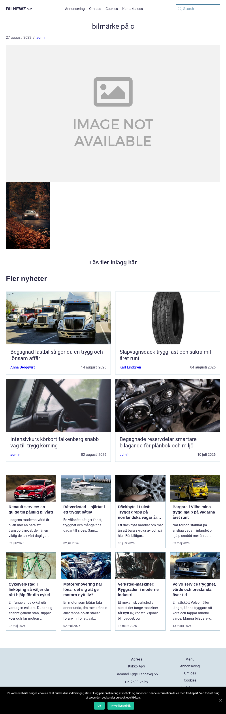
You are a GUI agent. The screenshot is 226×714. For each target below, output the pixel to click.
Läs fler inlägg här (113, 262)
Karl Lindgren (130, 367)
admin (41, 37)
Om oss (95, 9)
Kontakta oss (132, 9)
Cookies (111, 9)
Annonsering (75, 9)
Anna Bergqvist (22, 367)
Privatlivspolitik (121, 705)
